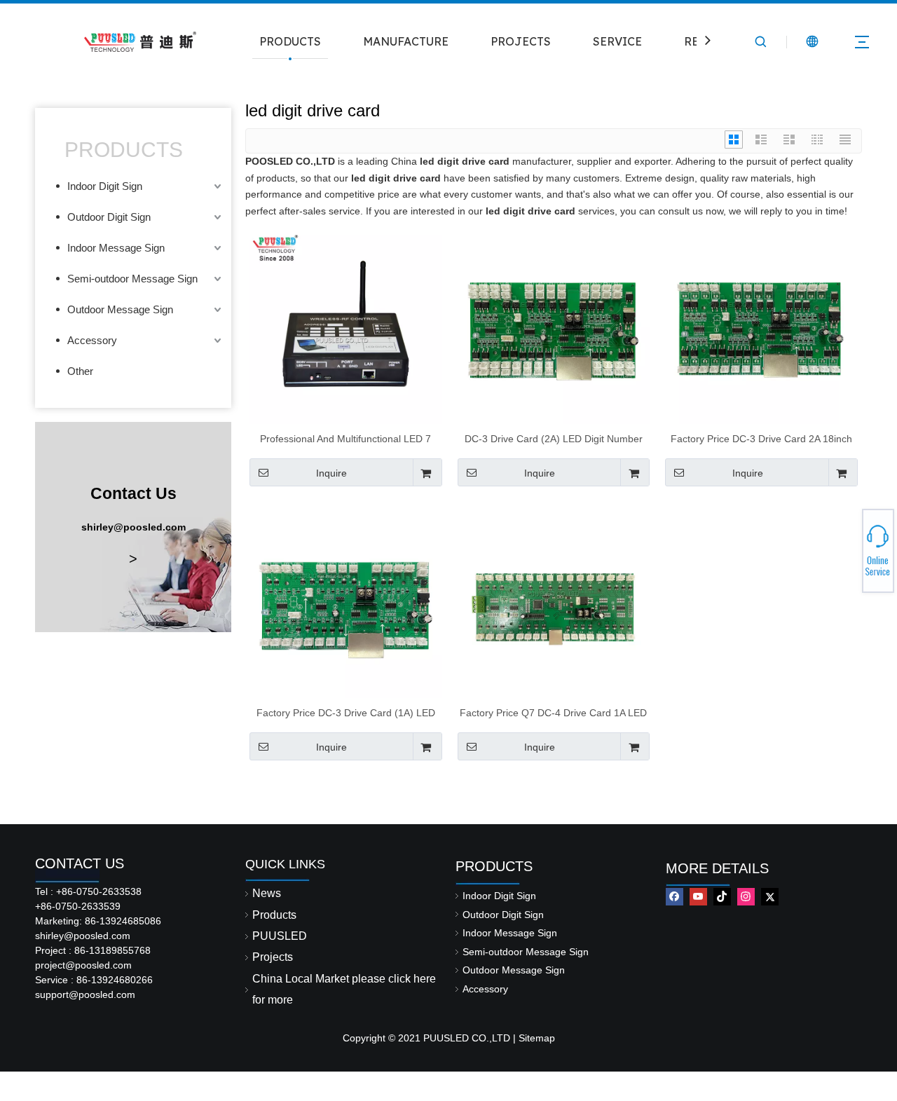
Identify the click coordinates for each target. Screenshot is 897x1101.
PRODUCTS (290, 41)
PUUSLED (279, 936)
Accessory (92, 340)
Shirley (845, 546)
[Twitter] (770, 896)
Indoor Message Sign (116, 248)
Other (80, 371)
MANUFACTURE (405, 41)
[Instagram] (746, 896)
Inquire (331, 473)
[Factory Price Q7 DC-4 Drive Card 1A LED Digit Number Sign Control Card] (554, 600)
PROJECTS (521, 41)
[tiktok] (722, 896)
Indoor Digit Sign (104, 186)
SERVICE (617, 41)
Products (274, 915)
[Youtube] (698, 896)
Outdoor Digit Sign (109, 217)
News (266, 893)
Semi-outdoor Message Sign (132, 279)
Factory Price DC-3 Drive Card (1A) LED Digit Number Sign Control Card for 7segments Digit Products (345, 712)
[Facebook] (674, 896)
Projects (272, 957)
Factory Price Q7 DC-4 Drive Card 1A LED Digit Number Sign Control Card (553, 712)
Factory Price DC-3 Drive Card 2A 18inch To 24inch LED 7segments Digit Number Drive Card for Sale (761, 438)
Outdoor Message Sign (120, 309)
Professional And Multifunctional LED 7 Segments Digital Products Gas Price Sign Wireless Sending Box (346, 438)
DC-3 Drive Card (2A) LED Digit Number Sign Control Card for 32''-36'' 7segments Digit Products (553, 438)
